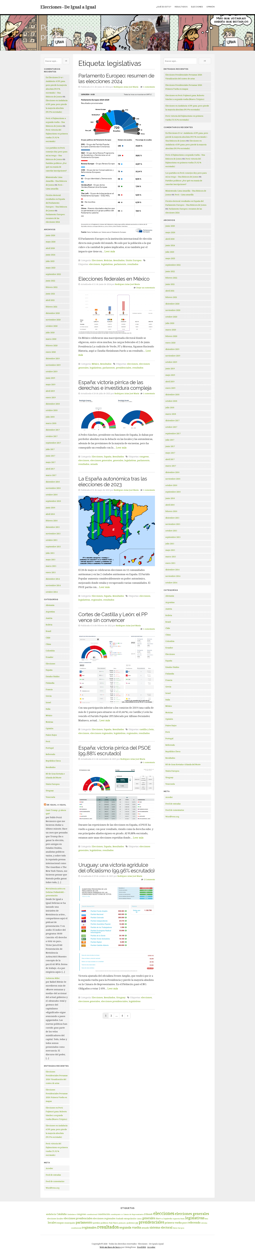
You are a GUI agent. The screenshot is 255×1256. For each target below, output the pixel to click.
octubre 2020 (51, 326)
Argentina (50, 611)
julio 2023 (50, 261)
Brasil (48, 631)
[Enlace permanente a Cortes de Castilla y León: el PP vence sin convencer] (116, 669)
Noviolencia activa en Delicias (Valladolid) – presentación (55, 892)
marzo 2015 (51, 566)
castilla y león (146, 729)
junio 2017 (50, 455)
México (49, 715)
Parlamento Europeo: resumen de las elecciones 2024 (55, 218)
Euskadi (119, 1218)
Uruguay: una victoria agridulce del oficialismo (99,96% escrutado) (116, 868)
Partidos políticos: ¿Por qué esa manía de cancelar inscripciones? (56, 167)
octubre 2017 (51, 436)
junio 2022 (50, 280)
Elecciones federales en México (113, 279)
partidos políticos (100, 1223)
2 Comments (149, 879)
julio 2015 (50, 553)
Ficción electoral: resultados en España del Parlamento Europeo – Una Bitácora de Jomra (56, 203)
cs (122, 1214)
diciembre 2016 (53, 481)
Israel (48, 702)
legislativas (107, 264)
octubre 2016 (51, 494)
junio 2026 (50, 235)
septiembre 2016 (53, 501)
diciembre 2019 (53, 358)
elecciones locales (55, 1218)
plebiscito (122, 1223)
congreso (144, 456)
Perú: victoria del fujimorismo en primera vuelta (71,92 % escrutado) (183, 162)
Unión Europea (52, 784)
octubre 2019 (51, 371)
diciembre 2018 (53, 403)
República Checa (53, 760)
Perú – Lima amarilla (184, 194)
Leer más (109, 251)
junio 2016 (50, 507)
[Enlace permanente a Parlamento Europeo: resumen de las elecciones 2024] (116, 164)
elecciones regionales (101, 733)
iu (162, 1219)
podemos (131, 1223)
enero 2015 (51, 572)
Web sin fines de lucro (110, 1247)
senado (94, 464)
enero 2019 (51, 397)
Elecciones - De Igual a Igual (68, 7)
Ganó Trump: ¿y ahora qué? (56, 812)
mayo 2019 (50, 384)
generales (118, 460)
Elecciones (197, 7)
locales (52, 1222)
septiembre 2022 (53, 274)
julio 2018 (50, 416)
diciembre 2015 (53, 527)
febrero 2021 (51, 306)
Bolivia (49, 624)
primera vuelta (173, 1222)
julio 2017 (50, 449)
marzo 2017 (51, 475)
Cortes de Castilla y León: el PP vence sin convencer (112, 617)
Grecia (49, 696)
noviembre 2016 (53, 488)
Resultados (181, 7)
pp (136, 1222)
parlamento (120, 264)
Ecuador (49, 657)
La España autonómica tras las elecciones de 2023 (112, 481)
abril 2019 (50, 391)
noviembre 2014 (53, 585)
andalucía (51, 1214)
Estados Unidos (52, 676)
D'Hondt (148, 1214)
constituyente (116, 1214)
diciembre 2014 (53, 579)
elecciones (94, 264)
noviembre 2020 (53, 319)
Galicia (139, 1219)
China (48, 644)
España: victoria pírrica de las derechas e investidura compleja (114, 385)
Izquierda (167, 1218)
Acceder (49, 1168)
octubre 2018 (51, 410)
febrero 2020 (51, 345)
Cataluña (62, 1214)
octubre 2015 (51, 540)
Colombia (50, 650)
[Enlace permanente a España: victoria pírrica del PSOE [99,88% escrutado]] (116, 794)
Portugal (50, 748)
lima (206, 1219)
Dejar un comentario (145, 287)
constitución (104, 1214)
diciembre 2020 (53, 313)
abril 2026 (50, 248)
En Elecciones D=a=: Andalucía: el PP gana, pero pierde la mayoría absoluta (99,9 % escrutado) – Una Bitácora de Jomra (186, 137)
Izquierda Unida (179, 1219)
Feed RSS (141, 1247)
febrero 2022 (51, 287)
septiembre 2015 (53, 546)
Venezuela (50, 797)
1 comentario (149, 86)
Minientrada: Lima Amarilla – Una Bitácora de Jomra (56, 181)
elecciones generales (101, 460)
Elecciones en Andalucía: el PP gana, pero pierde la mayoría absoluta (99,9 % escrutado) (185, 144)
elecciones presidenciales (114, 1001)
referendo (194, 1222)
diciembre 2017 (53, 429)
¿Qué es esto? (163, 7)
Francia (49, 689)
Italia (48, 709)
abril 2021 (50, 300)
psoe (184, 1222)
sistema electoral (161, 1227)
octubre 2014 (51, 592)
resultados (132, 264)
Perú (48, 741)
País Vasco (113, 1223)
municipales (69, 1223)
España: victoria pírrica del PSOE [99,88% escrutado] (114, 751)
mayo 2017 (50, 462)
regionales (96, 599)
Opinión (210, 7)
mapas (60, 1222)
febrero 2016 (51, 520)
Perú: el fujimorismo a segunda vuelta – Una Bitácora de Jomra (56, 122)
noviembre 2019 (53, 365)
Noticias (49, 722)
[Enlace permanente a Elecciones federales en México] (116, 313)
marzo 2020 (51, 339)
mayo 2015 (50, 559)
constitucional (92, 1214)
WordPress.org (52, 1187)
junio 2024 (50, 254)
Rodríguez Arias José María (126, 86)
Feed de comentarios (55, 1181)
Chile (48, 637)
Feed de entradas (53, 1174)
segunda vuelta (130, 1227)
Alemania (50, 605)
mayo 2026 (50, 241)
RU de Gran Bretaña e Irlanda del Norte (183, 764)
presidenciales (123, 367)
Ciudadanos (71, 1214)
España (49, 670)
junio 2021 (50, 293)
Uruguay (50, 790)
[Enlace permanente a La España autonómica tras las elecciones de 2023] (116, 531)
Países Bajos (51, 735)
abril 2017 (50, 468)
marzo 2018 (51, 423)
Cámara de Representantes (133, 1214)
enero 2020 (51, 352)
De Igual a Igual (56, 805)
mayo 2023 (50, 267)
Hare (158, 1218)
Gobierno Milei (52, 978)
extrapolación (130, 1218)
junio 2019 (50, 378)
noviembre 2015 (53, 533)
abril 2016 (50, 514)
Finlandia (50, 683)
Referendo (50, 754)
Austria (49, 618)
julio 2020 (50, 332)
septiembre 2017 (53, 442)
